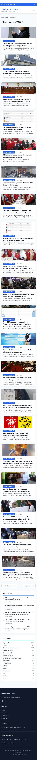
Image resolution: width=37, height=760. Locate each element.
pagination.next (29, 586)
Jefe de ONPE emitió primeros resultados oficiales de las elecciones (17, 351)
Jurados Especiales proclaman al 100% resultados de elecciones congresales (17, 100)
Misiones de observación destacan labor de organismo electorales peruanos (18, 295)
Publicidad (4, 716)
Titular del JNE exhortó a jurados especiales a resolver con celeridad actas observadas (18, 267)
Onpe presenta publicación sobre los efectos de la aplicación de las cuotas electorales (16, 73)
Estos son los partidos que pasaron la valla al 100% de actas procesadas (18, 240)
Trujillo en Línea (6, 739)
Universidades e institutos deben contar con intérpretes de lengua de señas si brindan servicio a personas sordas (17, 45)
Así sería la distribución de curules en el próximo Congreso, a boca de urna (17, 379)
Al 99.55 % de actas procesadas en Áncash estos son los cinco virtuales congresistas (16, 323)
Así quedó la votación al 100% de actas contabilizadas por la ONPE (17, 128)
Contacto (4, 719)
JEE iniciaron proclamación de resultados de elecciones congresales (18, 156)
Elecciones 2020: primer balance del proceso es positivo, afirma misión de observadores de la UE (16, 518)
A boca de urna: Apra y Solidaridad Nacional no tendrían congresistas (15, 434)
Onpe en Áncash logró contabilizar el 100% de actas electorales (18, 184)
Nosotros (4, 713)
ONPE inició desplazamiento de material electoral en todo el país (17, 546)
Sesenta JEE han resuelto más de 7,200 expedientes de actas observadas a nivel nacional (17, 212)
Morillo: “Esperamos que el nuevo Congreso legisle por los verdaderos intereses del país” (16, 490)
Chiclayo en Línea (7, 743)
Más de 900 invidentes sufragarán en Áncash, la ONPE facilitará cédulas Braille (18, 574)
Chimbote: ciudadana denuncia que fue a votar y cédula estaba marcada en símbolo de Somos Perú (18, 462)
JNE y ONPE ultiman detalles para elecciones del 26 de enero (19, 606)
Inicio (2, 17)
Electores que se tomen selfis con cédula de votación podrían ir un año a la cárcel (17, 407)
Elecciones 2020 (9, 41)
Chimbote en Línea (20, 739)
